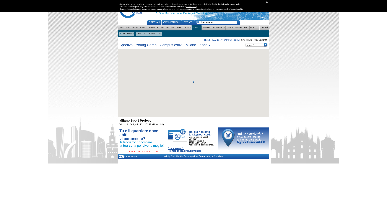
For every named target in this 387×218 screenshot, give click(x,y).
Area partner (131, 156)
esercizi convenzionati (203, 145)
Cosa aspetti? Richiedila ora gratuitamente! (184, 149)
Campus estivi (231, 40)
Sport (152, 28)
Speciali (154, 22)
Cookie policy (205, 156)
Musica (143, 28)
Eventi (188, 22)
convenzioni (171, 22)
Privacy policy (190, 156)
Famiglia (196, 28)
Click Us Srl (176, 156)
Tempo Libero (183, 28)
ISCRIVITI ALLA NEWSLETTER (143, 151)
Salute (160, 28)
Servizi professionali (237, 28)
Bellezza (170, 28)
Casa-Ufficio (218, 28)
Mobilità (254, 28)
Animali (206, 28)
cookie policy (191, 7)
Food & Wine (132, 28)
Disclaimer (218, 156)
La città (264, 28)
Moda (121, 28)
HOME (207, 40)
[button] (193, 82)
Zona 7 (250, 45)
